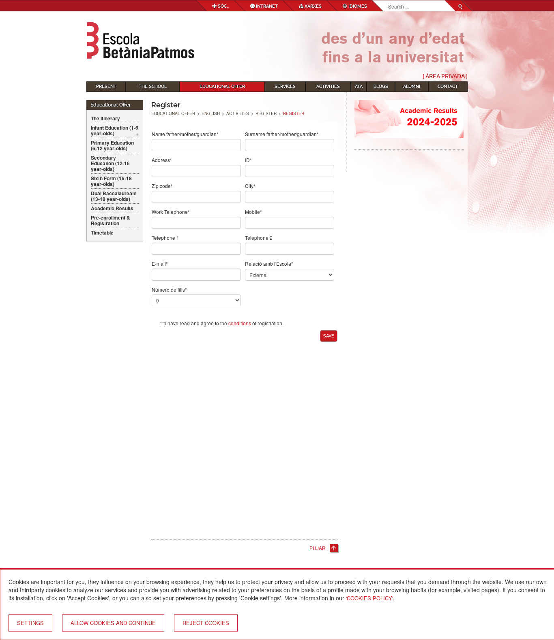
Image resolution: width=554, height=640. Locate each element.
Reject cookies (206, 623)
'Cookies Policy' (369, 598)
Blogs (381, 86)
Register (266, 113)
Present (106, 86)
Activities (328, 86)
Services (285, 86)
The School (153, 86)
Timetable (102, 232)
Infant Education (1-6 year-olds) (114, 130)
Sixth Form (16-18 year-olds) (111, 181)
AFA (359, 86)
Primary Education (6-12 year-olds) (112, 145)
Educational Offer (222, 86)
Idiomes (357, 6)
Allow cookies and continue (113, 623)
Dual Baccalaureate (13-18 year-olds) (114, 196)
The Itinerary (105, 118)
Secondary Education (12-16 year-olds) (110, 163)
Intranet (266, 6)
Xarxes (312, 6)
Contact (448, 86)
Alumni (411, 86)
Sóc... (223, 6)
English (211, 113)
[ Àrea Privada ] (445, 76)
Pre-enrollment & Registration (110, 220)
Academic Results (112, 208)
